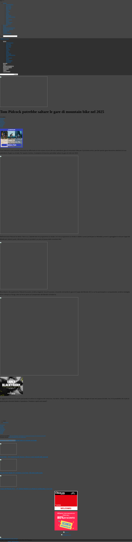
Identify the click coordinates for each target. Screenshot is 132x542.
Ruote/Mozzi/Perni (10, 17)
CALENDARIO (7, 33)
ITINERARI (6, 30)
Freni (7, 10)
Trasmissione (9, 22)
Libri (7, 12)
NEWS (5, 3)
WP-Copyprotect (15, 541)
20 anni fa (8, 23)
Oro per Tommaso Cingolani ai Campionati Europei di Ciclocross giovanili (27, 435)
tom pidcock (5, 422)
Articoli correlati (8, 440)
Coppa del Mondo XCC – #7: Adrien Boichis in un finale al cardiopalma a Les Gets (26, 489)
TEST (4, 26)
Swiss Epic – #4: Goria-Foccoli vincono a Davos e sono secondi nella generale (24, 457)
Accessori (8, 6)
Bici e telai (8, 7)
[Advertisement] (28, 411)
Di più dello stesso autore (26, 440)
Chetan (9, 541)
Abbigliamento (9, 4)
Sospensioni (9, 19)
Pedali (7, 14)
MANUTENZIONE (8, 29)
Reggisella (8, 15)
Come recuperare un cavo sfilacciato (17, 437)
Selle (7, 18)
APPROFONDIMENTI (9, 28)
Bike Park (8, 8)
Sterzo (7, 21)
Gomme (8, 11)
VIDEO (5, 32)
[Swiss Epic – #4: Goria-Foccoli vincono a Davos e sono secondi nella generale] (8, 454)
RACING (5, 25)
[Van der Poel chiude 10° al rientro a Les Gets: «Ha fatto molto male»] (8, 470)
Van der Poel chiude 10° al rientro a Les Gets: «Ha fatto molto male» (21, 473)
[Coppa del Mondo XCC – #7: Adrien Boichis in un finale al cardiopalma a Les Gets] (8, 486)
